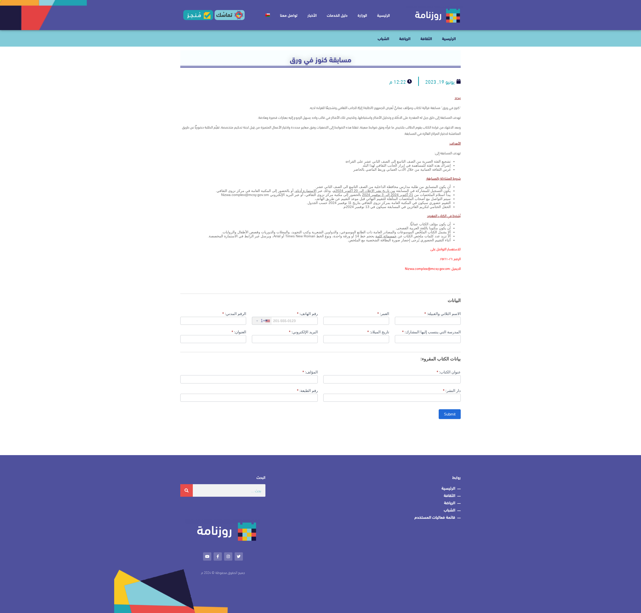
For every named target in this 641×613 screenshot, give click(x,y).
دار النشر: (452, 390)
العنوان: (239, 332)
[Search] (186, 490)
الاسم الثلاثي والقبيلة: (442, 314)
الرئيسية (383, 15)
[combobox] (262, 321)
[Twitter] (239, 556)
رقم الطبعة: (307, 390)
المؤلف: (310, 372)
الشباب (383, 38)
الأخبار (312, 15)
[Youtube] (207, 556)
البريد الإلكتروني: (303, 332)
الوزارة (362, 15)
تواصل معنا (288, 15)
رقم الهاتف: (307, 314)
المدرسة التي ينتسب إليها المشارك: (431, 332)
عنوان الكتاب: (449, 372)
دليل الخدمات (337, 15)
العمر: (383, 314)
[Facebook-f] (218, 556)
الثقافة (426, 38)
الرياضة (404, 38)
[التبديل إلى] (267, 15)
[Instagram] (228, 556)
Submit (449, 414)
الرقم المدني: (234, 314)
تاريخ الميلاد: (378, 332)
